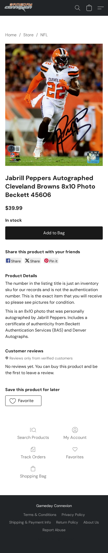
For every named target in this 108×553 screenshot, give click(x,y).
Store (28, 35)
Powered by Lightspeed (54, 538)
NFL (44, 35)
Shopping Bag (33, 476)
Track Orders (33, 457)
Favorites (75, 457)
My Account (75, 437)
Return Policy (67, 522)
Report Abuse (54, 529)
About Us (91, 522)
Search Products (33, 437)
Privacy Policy (73, 514)
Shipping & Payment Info (30, 522)
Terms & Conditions (39, 514)
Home (11, 35)
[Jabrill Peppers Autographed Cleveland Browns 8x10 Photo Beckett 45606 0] (54, 105)
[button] (19, 8)
